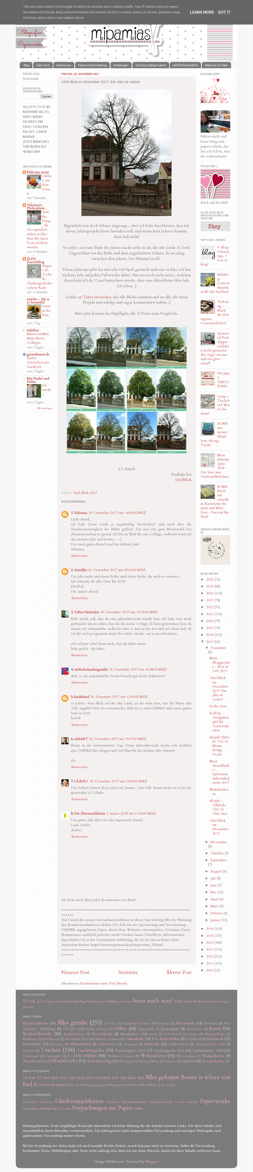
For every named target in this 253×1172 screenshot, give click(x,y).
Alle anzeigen (44, 408)
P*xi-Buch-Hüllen (166, 1039)
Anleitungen (120, 65)
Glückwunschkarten (79, 1101)
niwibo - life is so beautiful (38, 301)
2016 (210, 928)
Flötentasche (185, 1023)
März (215, 906)
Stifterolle (151, 1044)
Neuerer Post (75, 972)
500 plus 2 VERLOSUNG (223, 380)
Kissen (215, 1029)
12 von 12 (32, 1001)
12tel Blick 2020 (106, 1077)
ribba (139, 1108)
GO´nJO (69, 1028)
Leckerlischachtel (160, 1102)
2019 (210, 627)
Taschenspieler (90, 1050)
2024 (210, 593)
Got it (224, 12)
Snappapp (131, 1044)
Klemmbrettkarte (134, 1102)
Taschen (51, 1050)
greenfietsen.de (38, 354)
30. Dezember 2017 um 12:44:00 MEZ (119, 696)
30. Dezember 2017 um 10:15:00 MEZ (129, 612)
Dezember (218, 647)
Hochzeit (113, 1102)
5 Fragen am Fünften (57, 1001)
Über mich (43, 65)
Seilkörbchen (107, 1044)
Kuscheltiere (130, 1034)
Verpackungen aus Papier (102, 1108)
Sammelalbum (31, 1109)
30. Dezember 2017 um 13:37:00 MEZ (117, 738)
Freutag (80, 1001)
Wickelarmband (186, 1056)
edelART (81, 738)
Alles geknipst (162, 1077)
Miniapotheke (215, 1034)
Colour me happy (52, 1084)
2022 (210, 607)
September (219, 860)
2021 (210, 614)
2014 (210, 942)
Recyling (56, 1044)
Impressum (63, 65)
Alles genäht (72, 1022)
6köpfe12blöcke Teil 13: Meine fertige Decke (220, 746)
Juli (214, 878)
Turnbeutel (31, 1056)
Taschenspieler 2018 (208, 1050)
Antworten (79, 555)
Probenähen (32, 1044)
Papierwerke (215, 1101)
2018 (210, 634)
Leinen (192, 1034)
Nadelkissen (50, 1039)
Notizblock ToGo (77, 1039)
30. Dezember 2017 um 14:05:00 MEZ (118, 781)
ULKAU (81, 781)
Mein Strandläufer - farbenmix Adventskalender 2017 (220, 772)
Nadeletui (30, 1039)
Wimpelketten (213, 1056)
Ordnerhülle (134, 1039)
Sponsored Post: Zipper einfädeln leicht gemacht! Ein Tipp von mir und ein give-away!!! (215, 348)
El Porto (110, 1023)
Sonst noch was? (153, 1000)
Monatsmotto (96, 1001)
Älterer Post (179, 972)
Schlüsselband (80, 1044)
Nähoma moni (38, 172)
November (219, 842)
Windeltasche (64, 1061)
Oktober (218, 853)
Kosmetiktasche (37, 1034)
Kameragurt (170, 1028)
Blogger (152, 1161)
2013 (210, 949)
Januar (216, 920)
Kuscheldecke (102, 1034)
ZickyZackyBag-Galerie (150, 65)
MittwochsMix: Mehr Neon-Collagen (38, 338)
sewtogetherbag (213, 1061)
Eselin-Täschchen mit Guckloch (38, 362)
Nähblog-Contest (119, 1001)
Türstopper (53, 1056)
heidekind (81, 696)
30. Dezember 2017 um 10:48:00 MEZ (137, 669)
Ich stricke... (47, 389)
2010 (210, 970)
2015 (210, 935)
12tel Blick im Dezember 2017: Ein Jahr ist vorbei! (219, 689)
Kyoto (153, 1034)
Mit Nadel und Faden (38, 380)
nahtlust (33, 330)
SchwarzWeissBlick (142, 1085)
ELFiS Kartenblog (35, 260)
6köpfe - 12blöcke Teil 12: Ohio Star (218, 807)
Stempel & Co (51, 1108)
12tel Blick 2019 (80, 1077)
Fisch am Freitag (78, 1085)
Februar (217, 913)
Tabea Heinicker (97, 297)
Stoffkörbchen (178, 1044)
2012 (210, 956)
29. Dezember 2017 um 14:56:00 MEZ (117, 512)
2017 (210, 641)
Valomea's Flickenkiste (36, 207)
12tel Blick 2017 (85, 492)
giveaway (28, 1007)
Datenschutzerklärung (92, 65)
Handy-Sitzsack (96, 1029)
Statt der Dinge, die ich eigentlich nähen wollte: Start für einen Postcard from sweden (39, 229)
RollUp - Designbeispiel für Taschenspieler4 (219, 722)
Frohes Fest (218, 706)
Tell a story (183, 1001)
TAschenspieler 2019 (210, 1044)
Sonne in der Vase (46, 310)
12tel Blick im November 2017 (219, 827)
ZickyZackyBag (99, 1061)
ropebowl (188, 1061)
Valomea (80, 512)
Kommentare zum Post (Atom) (103, 983)
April (215, 899)
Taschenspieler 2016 (169, 1050)
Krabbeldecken (74, 1034)
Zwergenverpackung (134, 1061)
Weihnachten (153, 1056)
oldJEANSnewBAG (185, 65)
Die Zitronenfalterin (89, 813)
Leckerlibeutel (172, 1034)
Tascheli (29, 1051)
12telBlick (183, 479)
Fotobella (210, 1023)
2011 (210, 963)
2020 (210, 621)
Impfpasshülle (146, 1029)
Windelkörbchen (35, 1061)
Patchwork (215, 1039)
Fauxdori (163, 1023)
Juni (214, 885)
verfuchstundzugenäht (91, 669)
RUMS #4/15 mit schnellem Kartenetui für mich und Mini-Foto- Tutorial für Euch (215, 501)
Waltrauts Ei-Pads (216, 65)
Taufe (67, 1109)
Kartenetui (194, 1029)
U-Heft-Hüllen (82, 1056)
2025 (210, 586)
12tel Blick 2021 (132, 1077)
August (217, 871)
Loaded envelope (186, 1102)
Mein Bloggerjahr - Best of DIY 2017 (220, 665)
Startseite (128, 972)
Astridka (80, 570)
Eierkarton (46, 1102)
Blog (26, 65)
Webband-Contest (206, 1001)
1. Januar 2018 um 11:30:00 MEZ (131, 813)
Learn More (202, 12)
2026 (210, 579)
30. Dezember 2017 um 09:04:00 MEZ (116, 570)
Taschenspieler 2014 (130, 1050)
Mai (214, 892)
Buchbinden (30, 1102)
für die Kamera (165, 1061)
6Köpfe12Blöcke (35, 1023)
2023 (210, 600)
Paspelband (193, 1039)
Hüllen (120, 1029)
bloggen (225, 1001)
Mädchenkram (219, 791)
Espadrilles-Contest (136, 1023)
